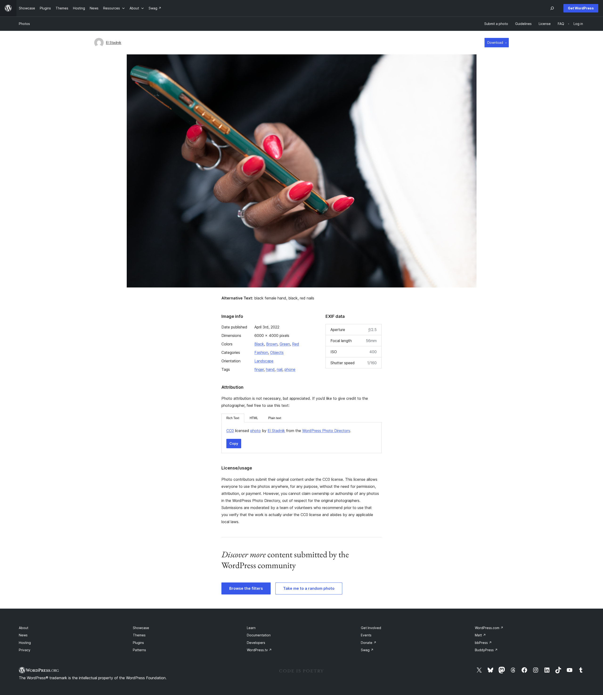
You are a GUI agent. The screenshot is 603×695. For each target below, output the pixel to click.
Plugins (138, 643)
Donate (368, 643)
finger (259, 369)
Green (285, 344)
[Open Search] (552, 8)
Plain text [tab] (274, 418)
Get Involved (371, 628)
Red (295, 344)
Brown (271, 344)
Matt (480, 635)
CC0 (230, 430)
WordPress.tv (259, 650)
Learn (251, 628)
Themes (139, 635)
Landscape (263, 361)
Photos (24, 24)
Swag (367, 650)
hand (270, 369)
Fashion (261, 352)
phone (290, 369)
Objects (277, 352)
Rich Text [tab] (232, 418)
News (23, 635)
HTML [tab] (254, 418)
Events (366, 635)
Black (259, 344)
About (23, 628)
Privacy (24, 650)
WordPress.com (489, 628)
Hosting (25, 643)
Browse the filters (246, 588)
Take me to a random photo (308, 588)
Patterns (139, 650)
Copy (233, 443)
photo (255, 430)
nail (279, 369)
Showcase (141, 628)
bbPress (483, 643)
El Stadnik (113, 42)
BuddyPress (486, 650)
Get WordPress (581, 8)
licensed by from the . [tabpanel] (288, 430)
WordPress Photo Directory (326, 430)
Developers (256, 643)
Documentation (259, 635)
